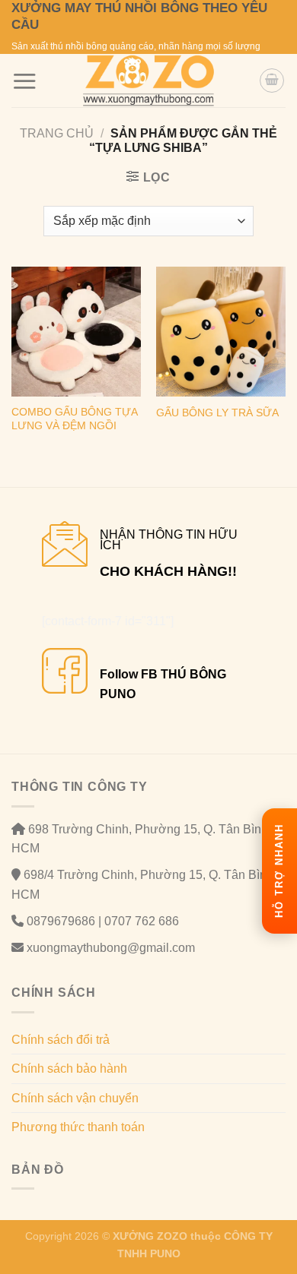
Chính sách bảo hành (69, 1068)
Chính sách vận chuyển (75, 1098)
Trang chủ (57, 133)
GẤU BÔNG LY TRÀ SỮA (217, 413)
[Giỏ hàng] (272, 80)
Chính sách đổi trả (60, 1039)
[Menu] (24, 81)
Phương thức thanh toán (78, 1127)
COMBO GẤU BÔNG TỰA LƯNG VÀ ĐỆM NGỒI (74, 419)
